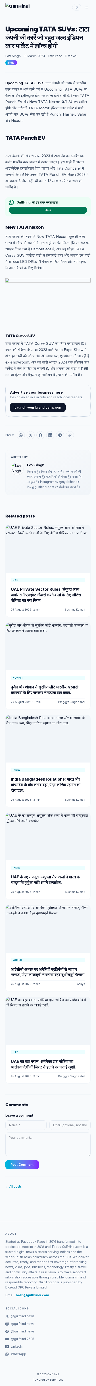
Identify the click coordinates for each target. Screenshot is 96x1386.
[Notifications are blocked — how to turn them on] (76, 7)
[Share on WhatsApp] (21, 435)
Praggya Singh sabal (71, 702)
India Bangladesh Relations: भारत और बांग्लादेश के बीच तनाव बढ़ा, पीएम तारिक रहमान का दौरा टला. (45, 785)
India (11, 62)
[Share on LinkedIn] (50, 435)
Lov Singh (13, 56)
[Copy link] (70, 435)
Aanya (81, 984)
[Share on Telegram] (60, 435)
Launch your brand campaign (38, 407)
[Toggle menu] (87, 7)
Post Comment (22, 1164)
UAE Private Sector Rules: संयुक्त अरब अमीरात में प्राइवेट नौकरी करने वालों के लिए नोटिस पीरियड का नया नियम (46, 595)
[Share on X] (31, 435)
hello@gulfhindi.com (32, 1295)
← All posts (13, 1186)
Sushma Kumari (75, 609)
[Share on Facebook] (40, 435)
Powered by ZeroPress (48, 1379)
